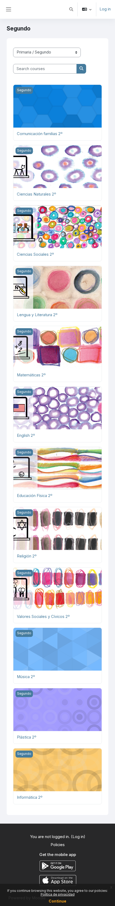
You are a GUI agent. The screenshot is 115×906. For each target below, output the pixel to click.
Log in (105, 9)
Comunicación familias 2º (40, 133)
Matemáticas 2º (31, 375)
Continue (57, 901)
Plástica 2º (26, 737)
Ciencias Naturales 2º (36, 194)
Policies (58, 844)
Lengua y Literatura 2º (37, 314)
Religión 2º (27, 556)
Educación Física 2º (34, 495)
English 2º (26, 435)
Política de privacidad (58, 894)
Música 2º (26, 676)
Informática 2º (30, 797)
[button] (71, 9)
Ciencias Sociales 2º (35, 254)
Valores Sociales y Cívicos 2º (43, 616)
